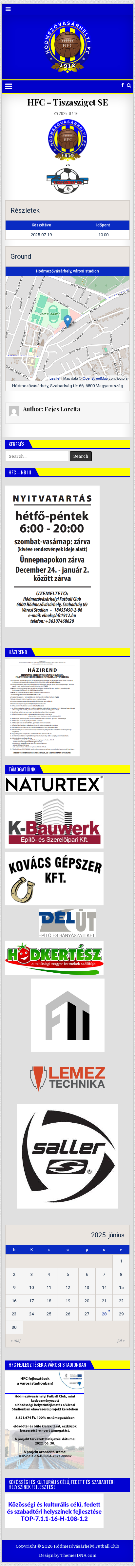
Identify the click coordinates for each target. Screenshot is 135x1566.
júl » (121, 1340)
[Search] (129, 85)
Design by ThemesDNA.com (67, 1555)
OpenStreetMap (95, 378)
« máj (15, 1340)
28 (104, 1313)
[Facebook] (122, 85)
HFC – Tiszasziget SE (67, 102)
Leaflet (54, 378)
